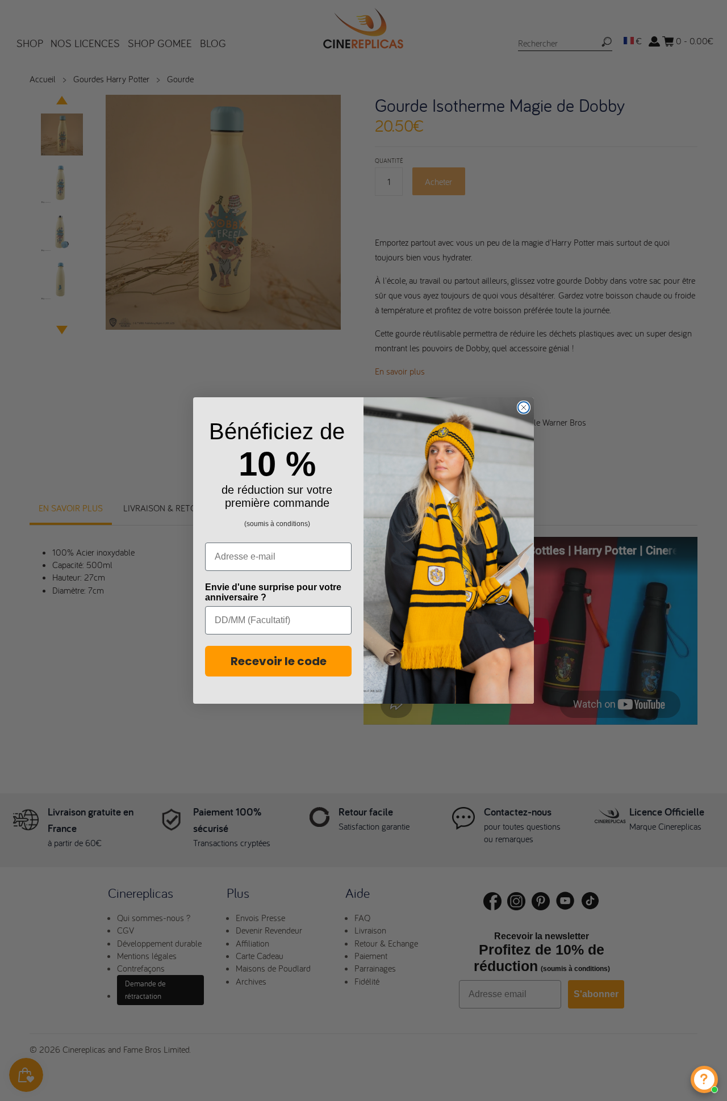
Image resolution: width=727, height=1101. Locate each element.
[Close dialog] (523, 407)
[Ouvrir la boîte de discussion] (704, 1079)
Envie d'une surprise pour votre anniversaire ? (273, 592)
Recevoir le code (279, 661)
